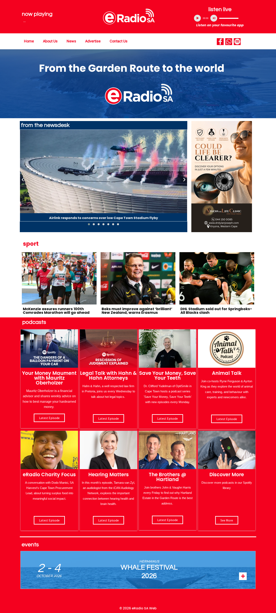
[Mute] (213, 18)
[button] (88, 224)
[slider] (228, 18)
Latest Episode (167, 418)
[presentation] (23, 179)
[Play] (197, 18)
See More (226, 520)
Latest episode (49, 418)
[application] (220, 18)
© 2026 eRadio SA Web (138, 608)
